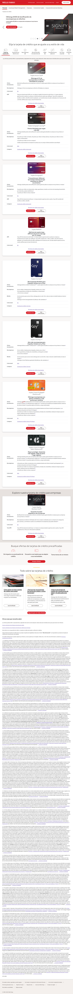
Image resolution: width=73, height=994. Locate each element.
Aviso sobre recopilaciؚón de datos (55, 982)
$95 (18, 473)
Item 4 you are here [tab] (37, 38)
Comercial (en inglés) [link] (39, 8)
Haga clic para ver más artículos (36, 613)
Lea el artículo (11, 605)
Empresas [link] (29, 8)
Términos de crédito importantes (36, 103)
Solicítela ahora (30, 106)
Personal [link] (4, 8)
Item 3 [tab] (35, 38)
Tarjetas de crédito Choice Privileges (26, 421)
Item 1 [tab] (31, 38)
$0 (17, 418)
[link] (8, 2)
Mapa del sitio (29, 984)
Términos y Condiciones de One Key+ (55, 821)
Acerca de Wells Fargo (39, 984)
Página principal (19, 987)
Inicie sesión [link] (66, 2)
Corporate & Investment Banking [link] (54, 8)
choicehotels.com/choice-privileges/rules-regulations (36, 911)
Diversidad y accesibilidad (7, 987)
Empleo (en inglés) (51, 984)
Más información (11, 27)
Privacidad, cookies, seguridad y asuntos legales (12, 982)
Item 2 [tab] (33, 38)
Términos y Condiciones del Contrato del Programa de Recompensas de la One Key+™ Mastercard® (48, 851)
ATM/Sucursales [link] (31, 2)
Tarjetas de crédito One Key (24, 306)
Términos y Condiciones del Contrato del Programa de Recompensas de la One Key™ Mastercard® (48, 787)
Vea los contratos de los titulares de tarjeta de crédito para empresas (16, 627)
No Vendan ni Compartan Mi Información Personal (35, 982)
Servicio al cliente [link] (40, 2)
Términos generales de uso (7, 984)
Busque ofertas (36, 561)
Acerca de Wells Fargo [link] (49, 2)
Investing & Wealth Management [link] (17, 8)
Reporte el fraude (19, 984)
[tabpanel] (36, 27)
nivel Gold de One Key (51, 807)
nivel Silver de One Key (33, 796)
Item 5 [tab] (39, 38)
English (57, 2)
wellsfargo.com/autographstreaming (44, 722)
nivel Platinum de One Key (52, 871)
